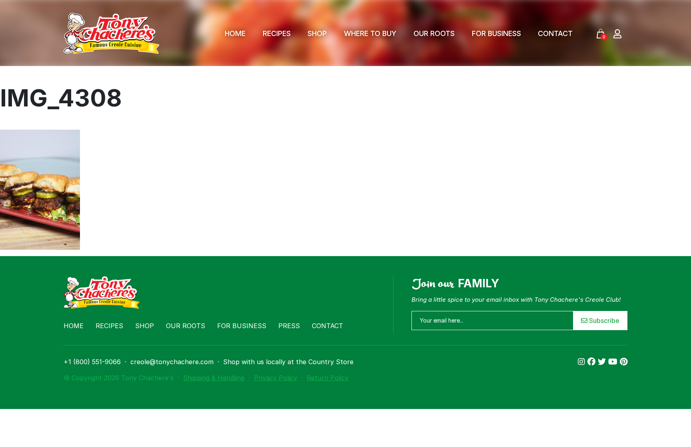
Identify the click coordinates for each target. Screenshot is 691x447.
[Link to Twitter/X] (603, 362)
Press (289, 326)
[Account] (617, 33)
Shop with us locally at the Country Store (288, 362)
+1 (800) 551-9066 (92, 362)
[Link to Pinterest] (623, 362)
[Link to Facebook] (592, 362)
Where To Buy (370, 33)
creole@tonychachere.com (172, 362)
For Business (496, 33)
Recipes (277, 33)
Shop (317, 33)
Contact (555, 33)
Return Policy (328, 378)
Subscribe (603, 321)
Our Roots (434, 33)
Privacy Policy (275, 378)
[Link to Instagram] (582, 362)
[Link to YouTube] (614, 362)
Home (235, 33)
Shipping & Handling (213, 378)
